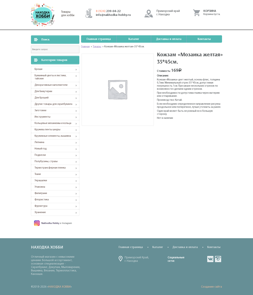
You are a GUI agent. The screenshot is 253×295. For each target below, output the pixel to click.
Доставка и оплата (168, 39)
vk (210, 259)
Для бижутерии (43, 91)
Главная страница (99, 39)
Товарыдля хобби (67, 13)
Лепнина (39, 142)
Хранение (40, 212)
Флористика (42, 199)
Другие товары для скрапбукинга (53, 104)
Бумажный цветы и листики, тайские (50, 77)
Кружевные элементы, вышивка (53, 136)
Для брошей (42, 98)
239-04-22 (108, 11)
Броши (38, 69)
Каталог (133, 39)
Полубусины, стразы (46, 161)
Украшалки (41, 180)
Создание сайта (211, 286)
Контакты (204, 39)
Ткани (38, 174)
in (218, 259)
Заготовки (40, 110)
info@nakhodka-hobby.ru (113, 15)
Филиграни (41, 193)
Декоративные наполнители (51, 85)
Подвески (40, 155)
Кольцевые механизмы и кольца (53, 123)
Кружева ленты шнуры (47, 129)
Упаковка (40, 187)
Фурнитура (41, 206)
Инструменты (42, 117)
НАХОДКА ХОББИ (59, 286)
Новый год (41, 149)
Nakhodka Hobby (50, 223)
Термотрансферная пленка (50, 168)
